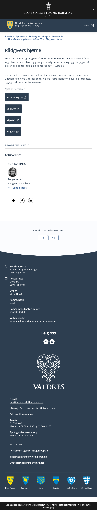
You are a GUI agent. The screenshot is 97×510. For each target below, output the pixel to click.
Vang (41, 488)
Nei (53, 237)
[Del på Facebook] (20, 200)
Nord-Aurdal (10, 488)
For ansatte (16, 444)
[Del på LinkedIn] (29, 200)
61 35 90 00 (16, 423)
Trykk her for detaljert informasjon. (62, 504)
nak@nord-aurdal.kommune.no (26, 402)
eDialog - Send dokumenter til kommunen (32, 408)
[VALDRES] (48, 371)
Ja (43, 237)
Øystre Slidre (86, 488)
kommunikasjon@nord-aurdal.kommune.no (33, 321)
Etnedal (56, 488)
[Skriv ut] (11, 200)
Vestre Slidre (71, 488)
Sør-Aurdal (25, 488)
